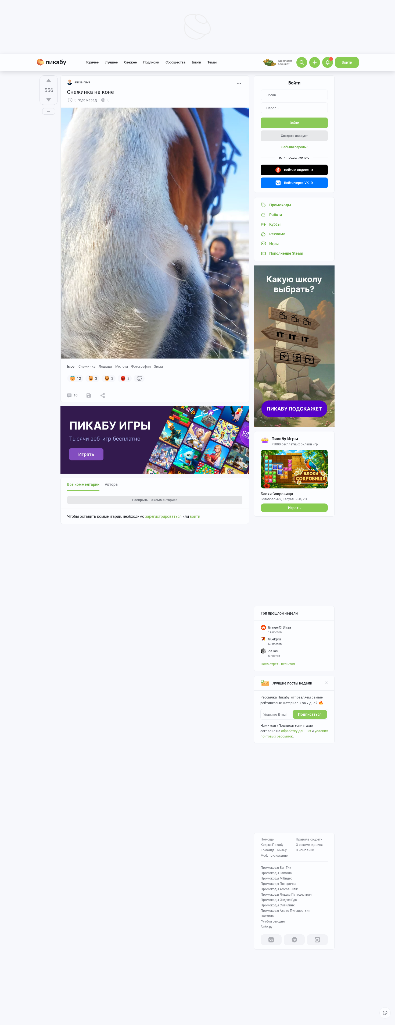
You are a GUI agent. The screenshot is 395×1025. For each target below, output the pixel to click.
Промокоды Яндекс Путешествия (286, 894)
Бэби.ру (266, 927)
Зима (158, 366)
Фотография (141, 366)
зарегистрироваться (163, 516)
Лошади (105, 366)
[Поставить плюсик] (49, 80)
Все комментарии (83, 484)
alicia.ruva (82, 82)
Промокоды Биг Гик (276, 868)
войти (195, 516)
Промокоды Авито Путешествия (285, 911)
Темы (212, 62)
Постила (267, 916)
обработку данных (296, 731)
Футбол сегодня (273, 921)
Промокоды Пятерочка (278, 884)
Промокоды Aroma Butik (279, 889)
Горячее (92, 62)
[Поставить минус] (49, 99)
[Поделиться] (103, 395)
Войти (347, 62)
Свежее (130, 62)
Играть (294, 508)
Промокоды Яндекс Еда (279, 900)
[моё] (71, 366)
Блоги (196, 62)
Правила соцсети (309, 839)
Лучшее (111, 62)
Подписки (151, 62)
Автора (111, 484)
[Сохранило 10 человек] (89, 395)
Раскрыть (154, 500)
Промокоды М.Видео (276, 878)
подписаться (310, 714)
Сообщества (175, 62)
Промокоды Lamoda (276, 873)
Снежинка (86, 366)
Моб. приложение (274, 855)
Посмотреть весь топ (278, 664)
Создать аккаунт (294, 136)
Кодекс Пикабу (272, 845)
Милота (121, 366)
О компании (305, 850)
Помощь (267, 839)
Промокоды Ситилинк (278, 905)
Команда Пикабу (274, 850)
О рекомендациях (309, 845)
